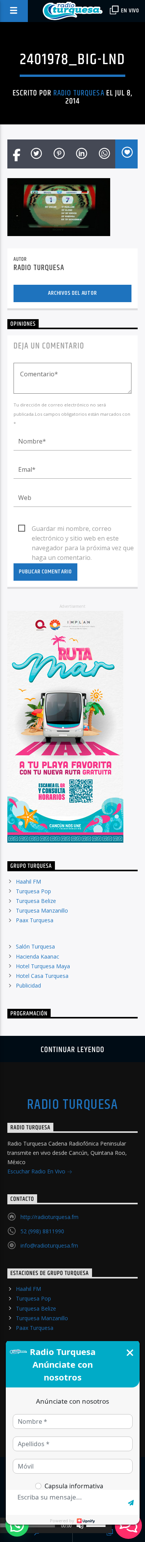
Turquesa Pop (33, 891)
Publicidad (28, 985)
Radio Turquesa (78, 93)
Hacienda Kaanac (37, 956)
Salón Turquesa (35, 946)
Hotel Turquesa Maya (43, 966)
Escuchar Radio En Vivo (37, 1171)
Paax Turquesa (34, 920)
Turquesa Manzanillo (42, 910)
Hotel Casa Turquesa (42, 975)
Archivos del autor (72, 293)
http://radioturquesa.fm (49, 1217)
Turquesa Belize (36, 900)
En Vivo (129, 10)
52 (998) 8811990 (42, 1231)
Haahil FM (28, 881)
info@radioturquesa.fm (49, 1245)
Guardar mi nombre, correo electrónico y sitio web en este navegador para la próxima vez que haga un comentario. (83, 529)
